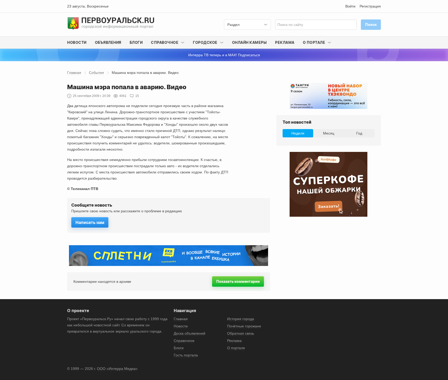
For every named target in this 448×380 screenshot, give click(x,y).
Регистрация (370, 6)
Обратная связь (240, 333)
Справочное (184, 341)
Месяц (328, 133)
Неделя (297, 133)
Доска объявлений (189, 333)
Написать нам (89, 222)
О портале (236, 348)
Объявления (108, 42)
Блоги (136, 42)
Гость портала (186, 355)
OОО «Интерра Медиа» (117, 369)
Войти (350, 6)
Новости (77, 42)
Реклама (285, 42)
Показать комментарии (238, 281)
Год (359, 133)
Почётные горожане (244, 326)
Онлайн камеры (249, 42)
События (96, 73)
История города (240, 319)
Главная (74, 73)
